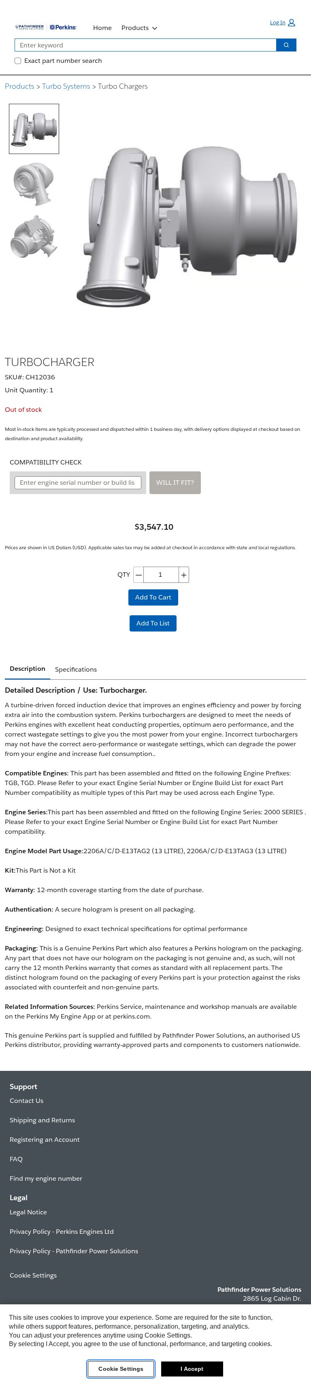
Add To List (153, 623)
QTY (123, 574)
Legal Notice (28, 1212)
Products (135, 28)
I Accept (192, 1369)
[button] (282, 22)
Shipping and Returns (42, 1120)
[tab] (34, 129)
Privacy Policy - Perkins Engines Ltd (62, 1231)
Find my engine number (46, 1178)
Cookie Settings (120, 1369)
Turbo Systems (66, 86)
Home (102, 28)
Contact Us (26, 1100)
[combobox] (142, 45)
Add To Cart (153, 597)
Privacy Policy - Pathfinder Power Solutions (74, 1251)
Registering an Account (45, 1139)
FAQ (16, 1159)
